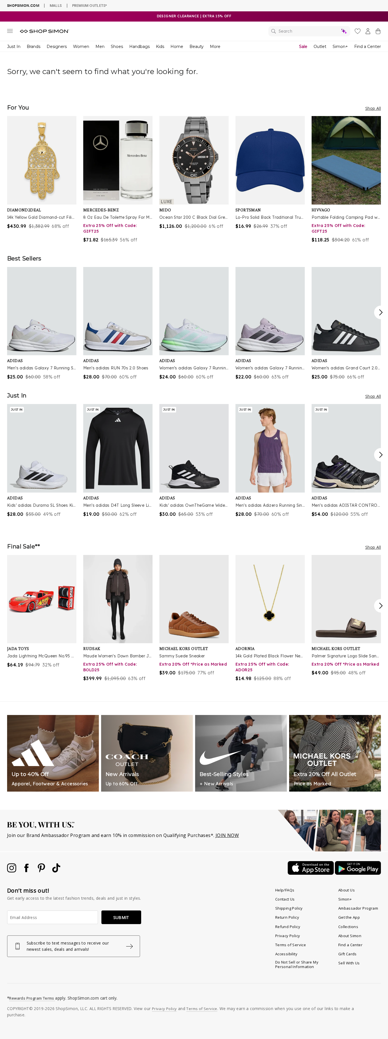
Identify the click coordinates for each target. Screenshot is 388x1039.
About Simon (349, 935)
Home (176, 46)
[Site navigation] (10, 32)
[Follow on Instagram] (12, 871)
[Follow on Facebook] (27, 871)
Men (100, 46)
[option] (42, 173)
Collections (348, 926)
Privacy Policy (287, 935)
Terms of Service (290, 944)
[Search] (309, 31)
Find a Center (367, 46)
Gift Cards (347, 953)
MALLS (56, 5)
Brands (33, 46)
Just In (13, 46)
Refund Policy (287, 926)
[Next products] (381, 312)
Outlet (320, 46)
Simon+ (340, 46)
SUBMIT (121, 917)
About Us (346, 890)
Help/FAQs (285, 890)
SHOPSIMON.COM (23, 5)
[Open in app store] (311, 873)
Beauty (196, 46)
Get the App (349, 917)
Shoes (117, 46)
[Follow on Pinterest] (42, 871)
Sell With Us (349, 963)
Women (81, 46)
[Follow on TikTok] (56, 871)
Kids (160, 46)
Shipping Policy (289, 908)
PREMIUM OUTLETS (89, 5)
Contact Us (285, 899)
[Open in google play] (358, 873)
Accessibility (286, 953)
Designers (57, 46)
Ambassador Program (358, 908)
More (215, 46)
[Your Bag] (378, 32)
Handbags (139, 46)
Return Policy (287, 917)
